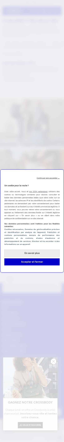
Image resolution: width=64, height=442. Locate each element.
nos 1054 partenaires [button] (38, 191)
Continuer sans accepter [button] (48, 178)
